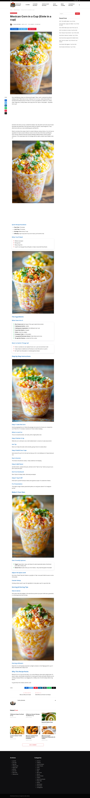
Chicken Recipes (35, 5)
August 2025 (14, 767)
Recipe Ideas (39, 780)
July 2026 (14, 760)
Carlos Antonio (27, 795)
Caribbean (39, 762)
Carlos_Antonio (17, 24)
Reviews (38, 782)
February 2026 (15, 765)
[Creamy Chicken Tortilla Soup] (17, 730)
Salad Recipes (39, 784)
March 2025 (14, 772)
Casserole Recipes (72, 5)
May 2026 (14, 764)
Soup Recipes (55, 5)
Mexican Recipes (18, 5)
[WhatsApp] (6, 108)
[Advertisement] (33, 114)
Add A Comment (33, 744)
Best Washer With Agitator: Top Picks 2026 (67, 44)
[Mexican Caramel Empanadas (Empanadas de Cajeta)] (49, 730)
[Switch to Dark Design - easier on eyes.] (79, 4)
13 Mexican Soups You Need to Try (17, 715)
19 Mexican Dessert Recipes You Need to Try (33, 715)
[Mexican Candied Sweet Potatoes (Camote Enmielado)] (33, 730)
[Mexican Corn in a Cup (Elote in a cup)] (31, 94)
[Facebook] (6, 100)
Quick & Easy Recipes (45, 5)
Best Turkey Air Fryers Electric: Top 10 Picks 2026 (69, 32)
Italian (38, 770)
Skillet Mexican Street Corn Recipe (43, 694)
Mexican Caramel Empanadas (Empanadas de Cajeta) (48, 737)
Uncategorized (39, 787)
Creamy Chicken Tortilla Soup (16, 736)
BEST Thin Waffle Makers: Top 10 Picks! (67, 21)
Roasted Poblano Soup (47, 722)
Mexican (38, 774)
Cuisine (28, 4)
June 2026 (14, 762)
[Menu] (11, 0)
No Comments (31, 24)
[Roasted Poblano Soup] (49, 717)
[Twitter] (6, 103)
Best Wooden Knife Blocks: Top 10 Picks (67, 46)
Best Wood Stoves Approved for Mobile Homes (68, 37)
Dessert (38, 769)
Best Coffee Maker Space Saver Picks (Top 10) (68, 27)
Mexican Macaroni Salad (25, 694)
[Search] (79, 0)
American (38, 760)
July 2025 (14, 769)
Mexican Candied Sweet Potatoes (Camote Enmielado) (32, 737)
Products (38, 777)
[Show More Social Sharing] (38, 29)
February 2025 (15, 774)
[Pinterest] (6, 111)
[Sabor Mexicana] (13, 4)
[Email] (6, 113)
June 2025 (14, 770)
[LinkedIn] (6, 106)
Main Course (63, 5)
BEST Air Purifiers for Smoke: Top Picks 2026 (68, 30)
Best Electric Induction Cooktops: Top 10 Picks (68, 35)
